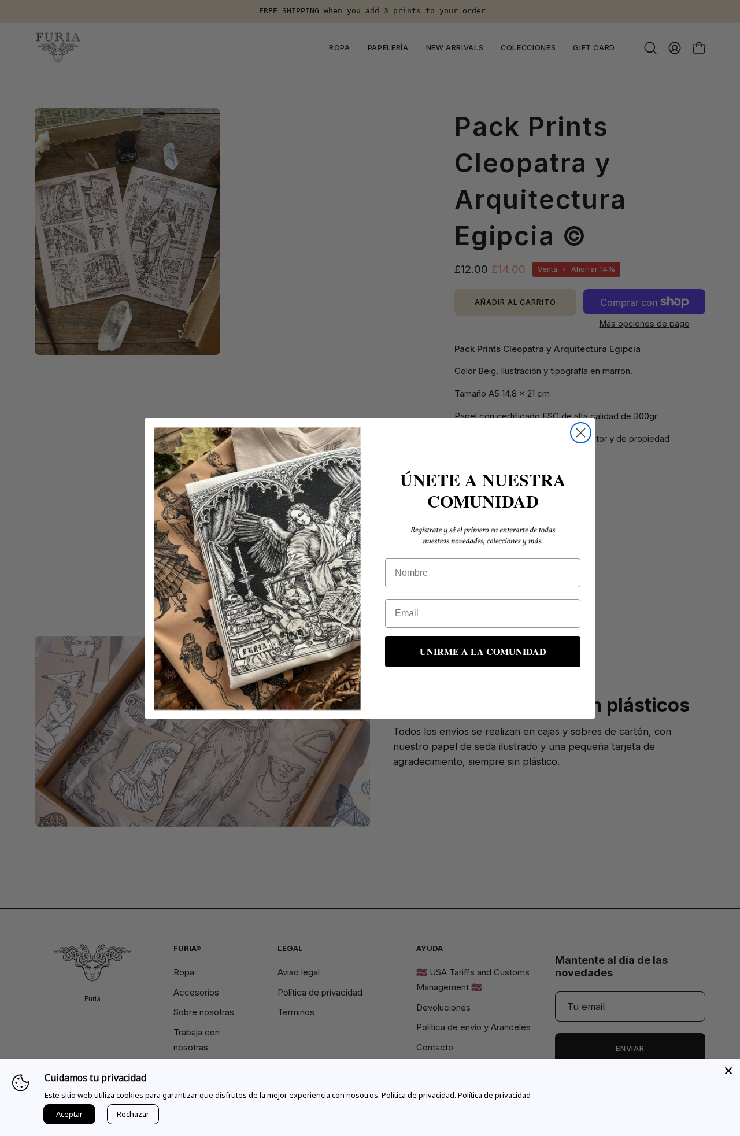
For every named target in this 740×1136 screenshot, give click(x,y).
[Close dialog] (581, 433)
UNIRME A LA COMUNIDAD (483, 651)
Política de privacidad (494, 1095)
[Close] (728, 1070)
